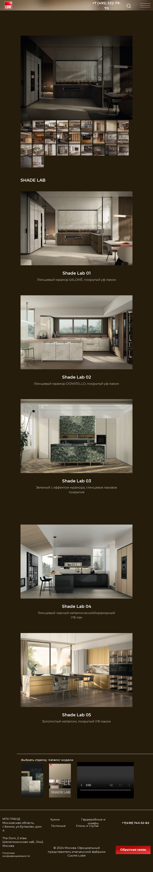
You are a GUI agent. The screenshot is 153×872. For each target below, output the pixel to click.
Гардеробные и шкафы (93, 821)
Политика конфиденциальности (16, 855)
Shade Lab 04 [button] (76, 606)
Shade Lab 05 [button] (76, 715)
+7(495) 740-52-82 (135, 823)
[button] (133, 850)
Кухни (55, 819)
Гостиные (58, 826)
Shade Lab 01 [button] (77, 273)
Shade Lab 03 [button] (76, 481)
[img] (8, 5)
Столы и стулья (87, 826)
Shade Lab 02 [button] (76, 377)
